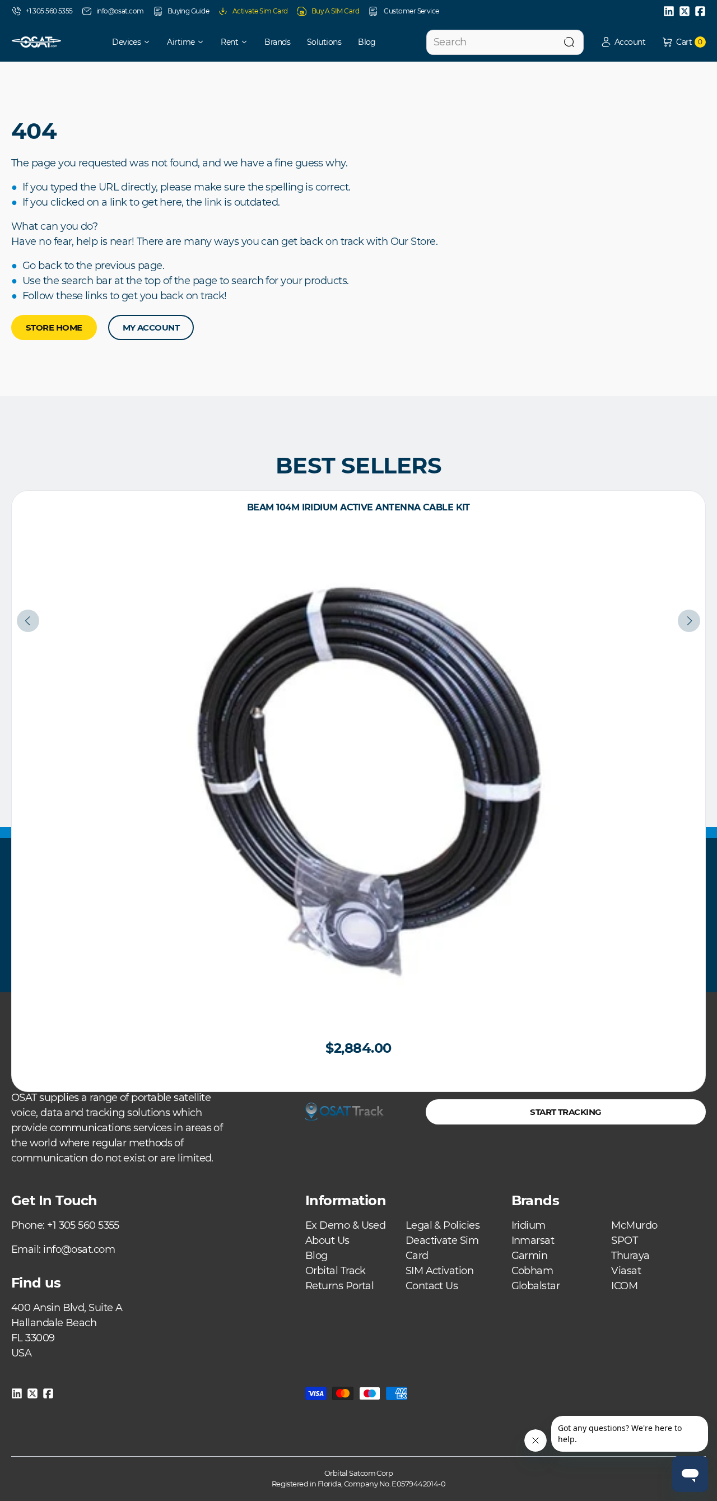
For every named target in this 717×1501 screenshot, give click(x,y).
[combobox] (505, 42)
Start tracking (565, 1112)
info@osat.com (120, 11)
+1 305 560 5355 (49, 11)
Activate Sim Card (260, 11)
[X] (684, 11)
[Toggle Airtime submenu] (204, 42)
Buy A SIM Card (335, 11)
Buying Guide (188, 11)
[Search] (569, 42)
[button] (623, 42)
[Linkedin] (668, 11)
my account (151, 327)
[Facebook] (700, 11)
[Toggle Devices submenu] (151, 42)
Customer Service (411, 11)
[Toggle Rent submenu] (248, 42)
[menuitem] (123, 42)
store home (54, 327)
